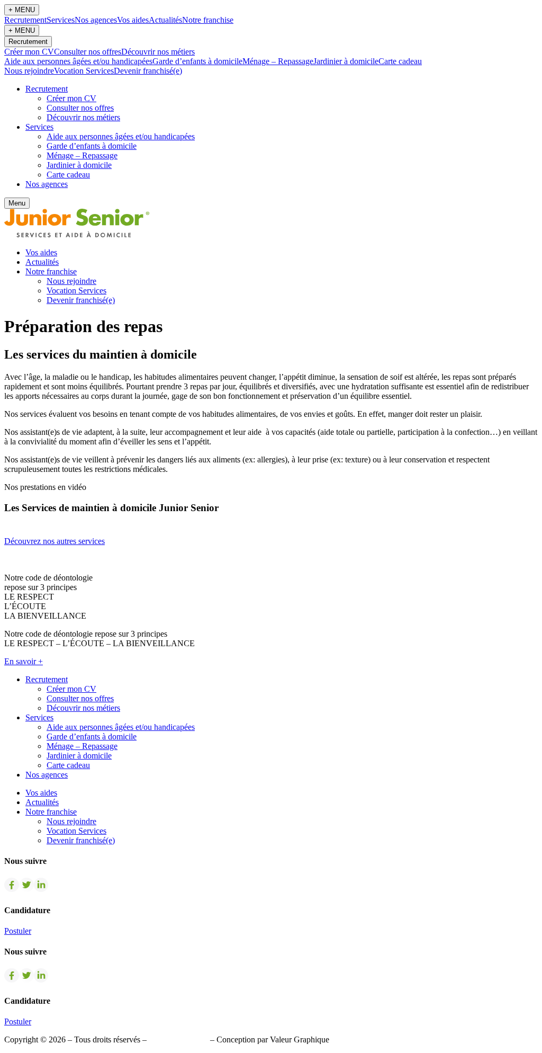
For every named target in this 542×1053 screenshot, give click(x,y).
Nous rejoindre (29, 70)
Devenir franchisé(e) (148, 70)
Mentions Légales (178, 1039)
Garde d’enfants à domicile (197, 61)
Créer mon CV (29, 51)
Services (61, 19)
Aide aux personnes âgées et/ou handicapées (78, 61)
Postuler (17, 930)
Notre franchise (207, 19)
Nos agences (96, 19)
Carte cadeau (400, 61)
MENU (21, 10)
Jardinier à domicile (345, 61)
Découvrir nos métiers (158, 51)
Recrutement (25, 19)
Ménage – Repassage (277, 61)
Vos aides (133, 19)
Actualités (165, 19)
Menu (16, 203)
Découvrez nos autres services (54, 541)
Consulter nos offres (87, 51)
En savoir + (23, 661)
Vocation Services (84, 70)
